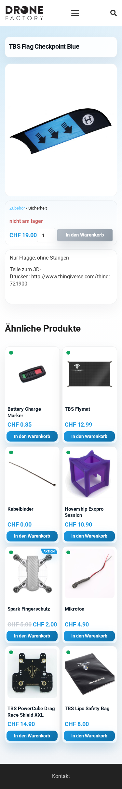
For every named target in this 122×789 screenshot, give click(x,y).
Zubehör (17, 208)
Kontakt (61, 776)
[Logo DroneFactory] (24, 13)
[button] (75, 13)
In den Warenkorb (85, 235)
